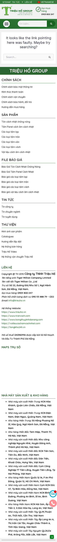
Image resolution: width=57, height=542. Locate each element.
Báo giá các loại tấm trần (15, 182)
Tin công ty (7, 206)
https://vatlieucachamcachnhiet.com (21, 323)
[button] (6, 24)
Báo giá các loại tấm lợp (14, 176)
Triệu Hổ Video (9, 251)
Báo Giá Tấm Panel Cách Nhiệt (18, 171)
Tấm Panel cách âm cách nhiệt (18, 126)
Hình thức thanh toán (12, 91)
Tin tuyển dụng (9, 216)
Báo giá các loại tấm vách (15, 187)
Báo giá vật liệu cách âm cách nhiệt (20, 192)
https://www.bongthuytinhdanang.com (22, 319)
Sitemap (7, 2)
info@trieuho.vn (17, 300)
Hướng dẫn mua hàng (13, 107)
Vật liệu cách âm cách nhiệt (16, 152)
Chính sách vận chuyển (13, 97)
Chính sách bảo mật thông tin (17, 86)
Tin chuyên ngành (11, 211)
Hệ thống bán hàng (12, 246)
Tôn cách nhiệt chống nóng (16, 121)
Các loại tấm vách (11, 147)
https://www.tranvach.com (16, 315)
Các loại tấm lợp (10, 131)
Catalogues (8, 236)
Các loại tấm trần (11, 137)
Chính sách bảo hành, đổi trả (17, 102)
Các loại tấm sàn (10, 142)
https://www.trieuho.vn (14, 312)
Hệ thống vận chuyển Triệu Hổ (17, 256)
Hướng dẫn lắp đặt (11, 241)
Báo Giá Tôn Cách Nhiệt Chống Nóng (21, 166)
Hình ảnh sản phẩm (12, 231)
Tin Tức (16, 2)
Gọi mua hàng (45, 9)
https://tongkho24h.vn (13, 327)
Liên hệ (28, 2)
